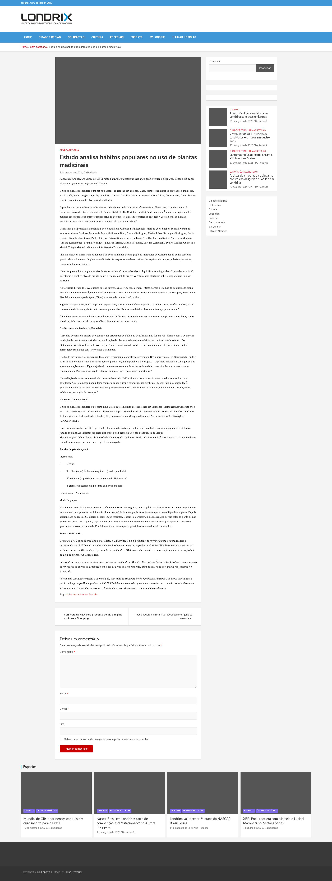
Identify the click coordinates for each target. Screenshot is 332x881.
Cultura (97, 37)
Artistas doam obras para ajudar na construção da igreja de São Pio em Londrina (252, 179)
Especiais (117, 37)
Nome (64, 693)
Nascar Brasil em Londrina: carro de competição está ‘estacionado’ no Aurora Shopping (126, 823)
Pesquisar (214, 61)
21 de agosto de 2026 (241, 121)
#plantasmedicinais (77, 594)
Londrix (45, 872)
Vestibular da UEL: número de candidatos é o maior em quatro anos (250, 138)
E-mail (64, 708)
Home (28, 37)
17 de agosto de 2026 (108, 832)
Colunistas (76, 37)
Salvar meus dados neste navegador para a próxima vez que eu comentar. (106, 739)
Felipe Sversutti (73, 872)
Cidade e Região (50, 37)
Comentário (67, 651)
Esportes (29, 767)
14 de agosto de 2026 (181, 827)
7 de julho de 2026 (253, 827)
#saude (93, 594)
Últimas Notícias (184, 37)
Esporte (136, 37)
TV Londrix (157, 37)
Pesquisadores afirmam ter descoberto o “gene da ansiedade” (163, 616)
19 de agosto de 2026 (35, 827)
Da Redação (90, 172)
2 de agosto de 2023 (71, 172)
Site (62, 724)
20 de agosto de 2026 (241, 145)
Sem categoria (69, 150)
